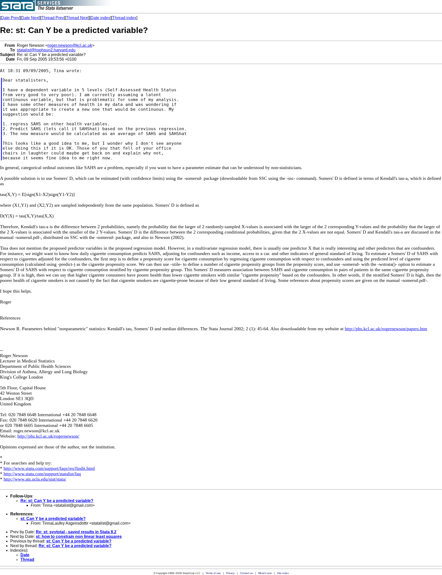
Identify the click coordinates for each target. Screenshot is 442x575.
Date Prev (10, 18)
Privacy (230, 573)
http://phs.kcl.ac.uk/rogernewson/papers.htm (386, 328)
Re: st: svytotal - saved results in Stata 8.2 (76, 532)
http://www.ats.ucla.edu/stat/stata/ (35, 479)
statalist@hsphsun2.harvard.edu (46, 50)
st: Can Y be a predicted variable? (53, 518)
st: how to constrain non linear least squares (79, 536)
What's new (265, 573)
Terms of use (213, 573)
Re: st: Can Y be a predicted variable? (56, 501)
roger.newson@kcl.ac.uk (70, 45)
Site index (283, 573)
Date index (100, 18)
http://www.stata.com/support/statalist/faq (42, 473)
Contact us (246, 573)
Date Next (30, 18)
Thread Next (77, 18)
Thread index (124, 18)
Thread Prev (52, 18)
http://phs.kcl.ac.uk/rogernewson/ (48, 436)
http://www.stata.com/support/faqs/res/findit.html (49, 468)
